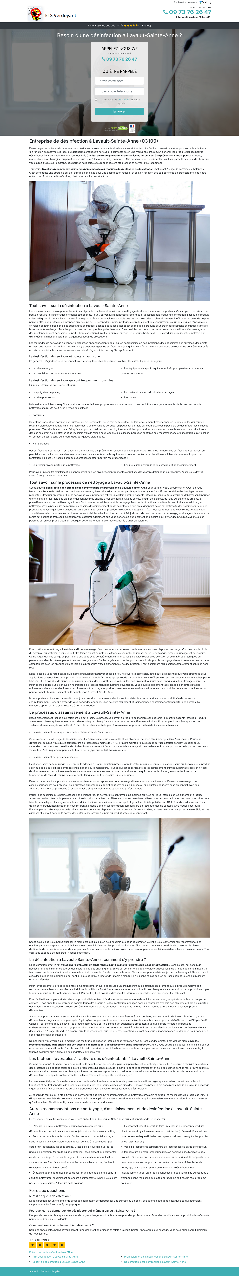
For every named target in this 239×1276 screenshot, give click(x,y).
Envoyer (119, 111)
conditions (124, 99)
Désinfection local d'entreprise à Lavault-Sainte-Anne (155, 1261)
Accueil (33, 1271)
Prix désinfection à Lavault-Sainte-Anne (56, 1256)
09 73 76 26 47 (190, 12)
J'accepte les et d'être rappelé (121, 101)
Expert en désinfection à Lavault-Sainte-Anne (59, 1261)
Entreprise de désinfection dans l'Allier (51, 1252)
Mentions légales (51, 1271)
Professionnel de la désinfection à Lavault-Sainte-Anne (156, 1256)
